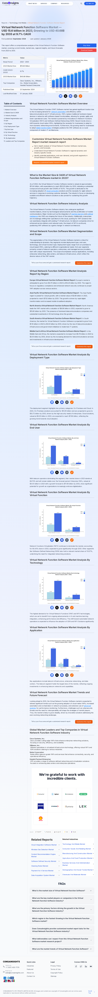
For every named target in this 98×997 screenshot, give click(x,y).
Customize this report (84, 263)
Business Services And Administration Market (76, 864)
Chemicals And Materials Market (74, 875)
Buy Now (86, 45)
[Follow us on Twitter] (81, 966)
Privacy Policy (56, 966)
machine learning (77, 214)
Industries (30, 966)
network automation (58, 112)
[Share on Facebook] (70, 96)
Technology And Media (17, 23)
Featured (30, 969)
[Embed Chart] (80, 96)
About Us (30, 973)
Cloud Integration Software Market (44, 845)
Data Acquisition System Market (42, 875)
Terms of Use (55, 969)
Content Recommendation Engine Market (43, 855)
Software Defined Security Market (43, 861)
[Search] (81, 3)
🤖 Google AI (57, 832)
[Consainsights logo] (13, 961)
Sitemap (53, 976)
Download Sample (87, 50)
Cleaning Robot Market (39, 866)
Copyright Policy (56, 973)
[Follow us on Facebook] (76, 966)
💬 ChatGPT (38, 832)
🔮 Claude (73, 832)
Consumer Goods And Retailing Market (76, 849)
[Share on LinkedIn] (60, 96)
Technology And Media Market (73, 844)
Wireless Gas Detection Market (42, 849)
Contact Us (31, 976)
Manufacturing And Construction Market (77, 853)
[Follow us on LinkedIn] (86, 966)
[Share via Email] (75, 96)
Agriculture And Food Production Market (77, 858)
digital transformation (44, 128)
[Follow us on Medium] (91, 966)
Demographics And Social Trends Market (77, 870)
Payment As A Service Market (42, 871)
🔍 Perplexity (47, 832)
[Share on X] (65, 96)
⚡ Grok (66, 832)
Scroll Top (90, 992)
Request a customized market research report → (50, 162)
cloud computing (52, 191)
